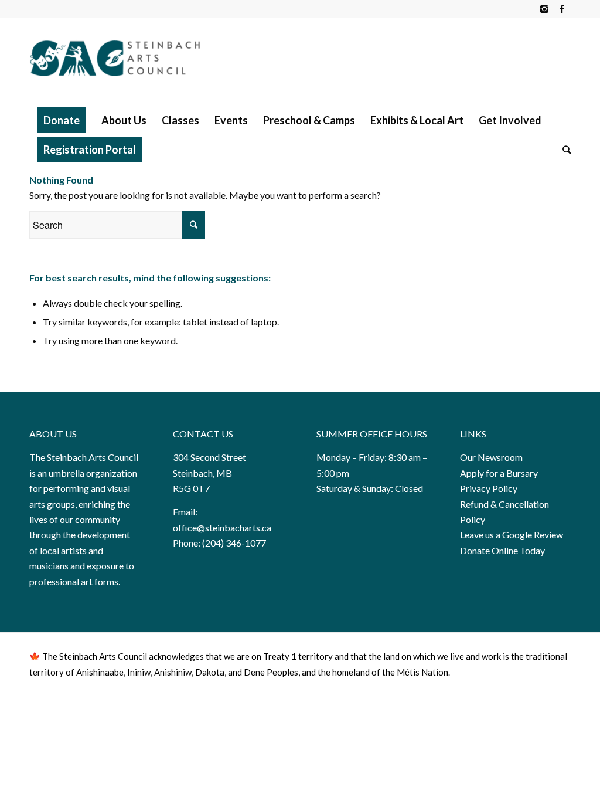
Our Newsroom (491, 457)
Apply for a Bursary (499, 472)
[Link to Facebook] (562, 9)
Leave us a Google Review (511, 534)
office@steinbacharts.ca (222, 527)
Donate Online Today (502, 550)
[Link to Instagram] (544, 9)
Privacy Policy (489, 488)
